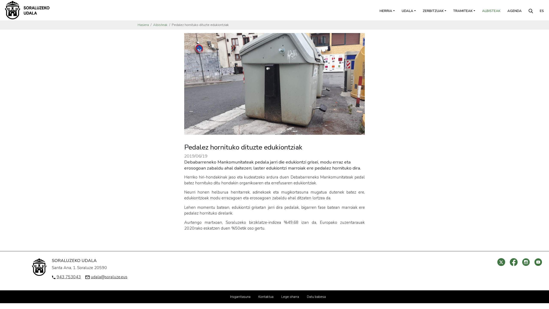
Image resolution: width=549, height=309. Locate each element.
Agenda (514, 11)
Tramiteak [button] (463, 11)
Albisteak (491, 11)
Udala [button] (407, 11)
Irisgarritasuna (240, 296)
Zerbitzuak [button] (433, 11)
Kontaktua (265, 296)
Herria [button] (386, 11)
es (542, 11)
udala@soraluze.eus (109, 277)
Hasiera (143, 25)
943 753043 (69, 277)
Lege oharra (290, 296)
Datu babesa (316, 296)
